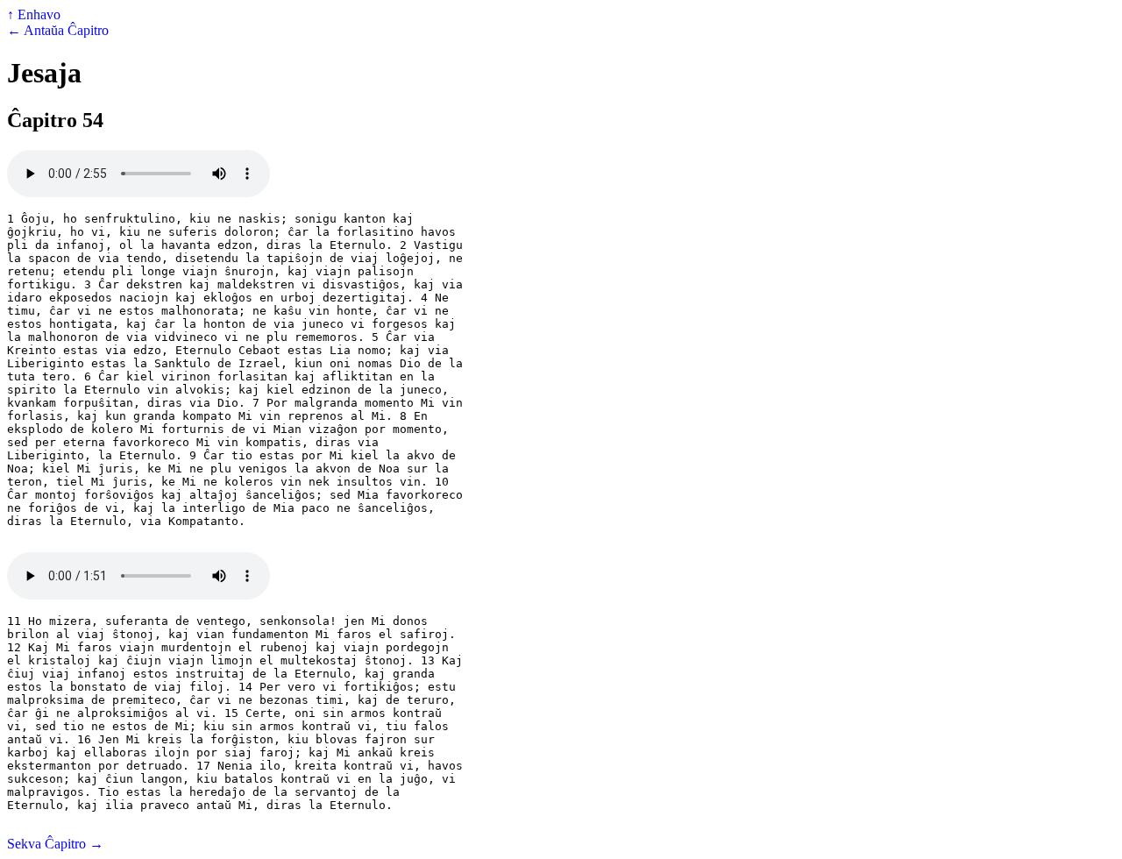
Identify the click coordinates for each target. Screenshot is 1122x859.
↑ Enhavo (33, 14)
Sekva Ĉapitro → (55, 843)
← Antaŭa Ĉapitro (58, 30)
